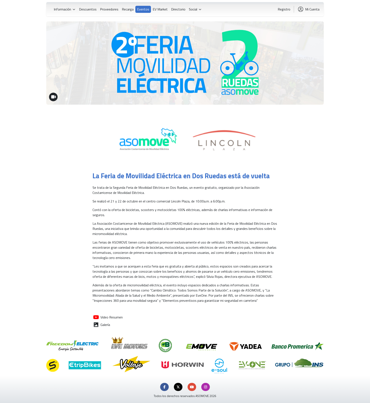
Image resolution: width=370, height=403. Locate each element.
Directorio (178, 9)
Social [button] (193, 9)
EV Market (160, 9)
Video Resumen (111, 317)
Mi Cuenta (312, 9)
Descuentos (88, 9)
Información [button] (62, 9)
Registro (284, 9)
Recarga (128, 9)
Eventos (143, 9)
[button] (164, 387)
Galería (105, 324)
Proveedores (109, 9)
